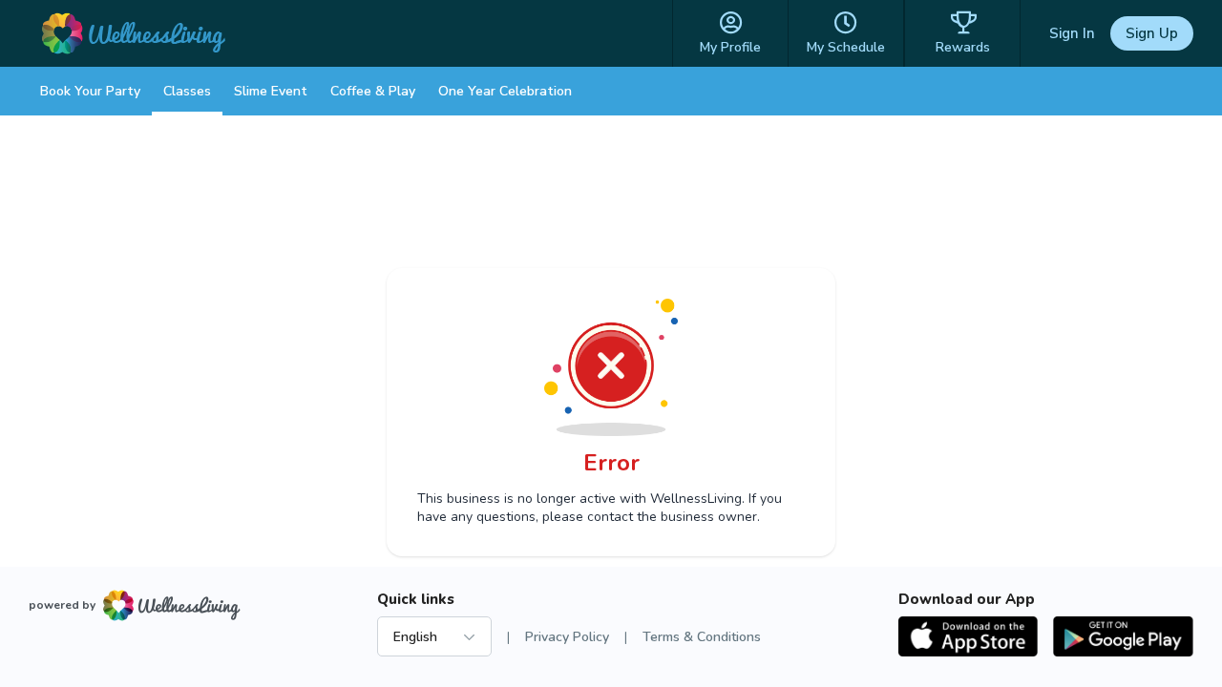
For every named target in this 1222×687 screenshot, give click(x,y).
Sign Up (1152, 33)
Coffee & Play (372, 91)
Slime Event (270, 91)
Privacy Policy (567, 637)
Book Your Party (90, 91)
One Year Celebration (505, 91)
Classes (187, 91)
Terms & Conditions (702, 637)
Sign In (1072, 33)
